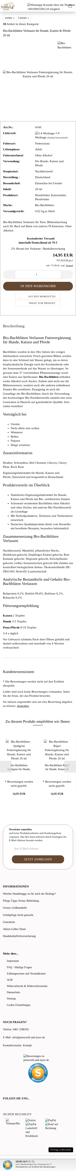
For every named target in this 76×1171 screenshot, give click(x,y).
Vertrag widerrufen (60, 1149)
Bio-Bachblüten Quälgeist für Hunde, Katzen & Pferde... (19, 767)
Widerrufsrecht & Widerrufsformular (27, 986)
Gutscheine (9, 922)
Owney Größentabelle (15, 907)
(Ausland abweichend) (57, 137)
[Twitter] (10, 1106)
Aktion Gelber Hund (14, 929)
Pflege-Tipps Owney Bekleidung (21, 900)
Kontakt (27, 1045)
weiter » (10, 17)
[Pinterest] (15, 1106)
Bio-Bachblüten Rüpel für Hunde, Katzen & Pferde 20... (57, 767)
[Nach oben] (65, 1165)
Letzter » (23, 17)
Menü (6, 6)
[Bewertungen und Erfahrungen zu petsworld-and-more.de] (38, 1058)
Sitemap (11, 998)
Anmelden (23, 705)
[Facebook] (5, 1106)
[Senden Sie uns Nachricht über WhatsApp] (51, 6)
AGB (9, 979)
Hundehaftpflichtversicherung (19, 936)
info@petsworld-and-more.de (28, 1037)
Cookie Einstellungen (18, 1005)
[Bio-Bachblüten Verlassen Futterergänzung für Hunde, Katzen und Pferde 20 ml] (38, 74)
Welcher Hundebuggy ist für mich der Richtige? (29, 893)
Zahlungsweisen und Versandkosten (26, 973)
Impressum (13, 960)
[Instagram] (20, 1106)
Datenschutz (13, 992)
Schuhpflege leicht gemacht (18, 915)
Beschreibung (14, 326)
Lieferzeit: (9, 133)
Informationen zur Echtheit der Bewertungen (36, 1167)
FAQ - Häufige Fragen (19, 967)
